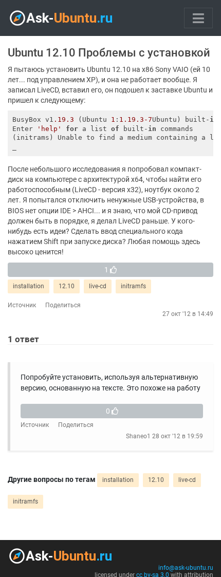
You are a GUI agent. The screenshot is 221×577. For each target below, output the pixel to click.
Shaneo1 (138, 436)
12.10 (67, 286)
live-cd (97, 286)
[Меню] (198, 18)
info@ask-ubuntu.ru (185, 567)
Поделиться (63, 305)
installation (28, 286)
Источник (22, 305)
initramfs (133, 286)
